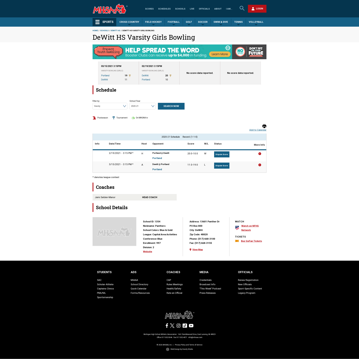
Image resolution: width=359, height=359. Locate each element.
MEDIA (204, 272)
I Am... (229, 9)
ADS (133, 272)
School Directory (139, 284)
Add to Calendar (257, 130)
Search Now (171, 106)
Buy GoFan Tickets (251, 241)
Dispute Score (222, 154)
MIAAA (134, 280)
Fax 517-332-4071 (180, 337)
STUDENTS (104, 272)
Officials (204, 9)
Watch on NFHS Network (250, 228)
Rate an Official (174, 293)
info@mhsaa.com (195, 337)
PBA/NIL (101, 293)
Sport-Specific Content (250, 288)
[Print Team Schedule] (264, 126)
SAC (99, 280)
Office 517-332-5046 (164, 337)
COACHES (173, 272)
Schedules (164, 9)
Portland (157, 158)
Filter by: (96, 101)
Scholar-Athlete (105, 284)
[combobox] (94, 106)
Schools (180, 9)
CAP (169, 280)
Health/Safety (174, 288)
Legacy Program (246, 293)
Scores (149, 9)
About (218, 9)
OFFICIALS (245, 272)
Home (95, 30)
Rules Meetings (175, 284)
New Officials (245, 284)
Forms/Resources (140, 293)
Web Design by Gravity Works (182, 349)
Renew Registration (248, 280)
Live (192, 9)
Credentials (206, 280)
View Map (197, 249)
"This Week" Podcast (210, 288)
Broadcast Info (207, 284)
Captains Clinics (105, 288)
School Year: (135, 101)
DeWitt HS (115, 30)
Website (147, 251)
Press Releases (208, 293)
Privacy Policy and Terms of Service (188, 345)
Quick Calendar (139, 288)
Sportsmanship (105, 297)
